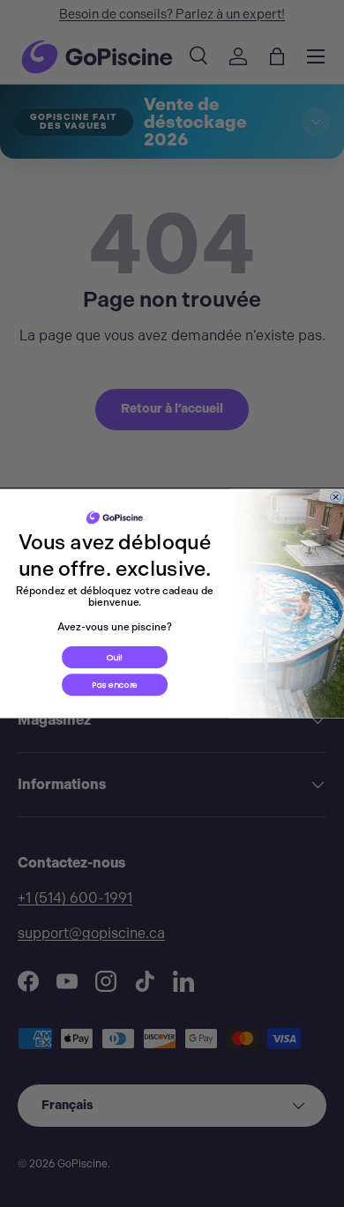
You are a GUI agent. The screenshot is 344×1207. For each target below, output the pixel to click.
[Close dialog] (335, 497)
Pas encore (115, 684)
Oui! (115, 657)
